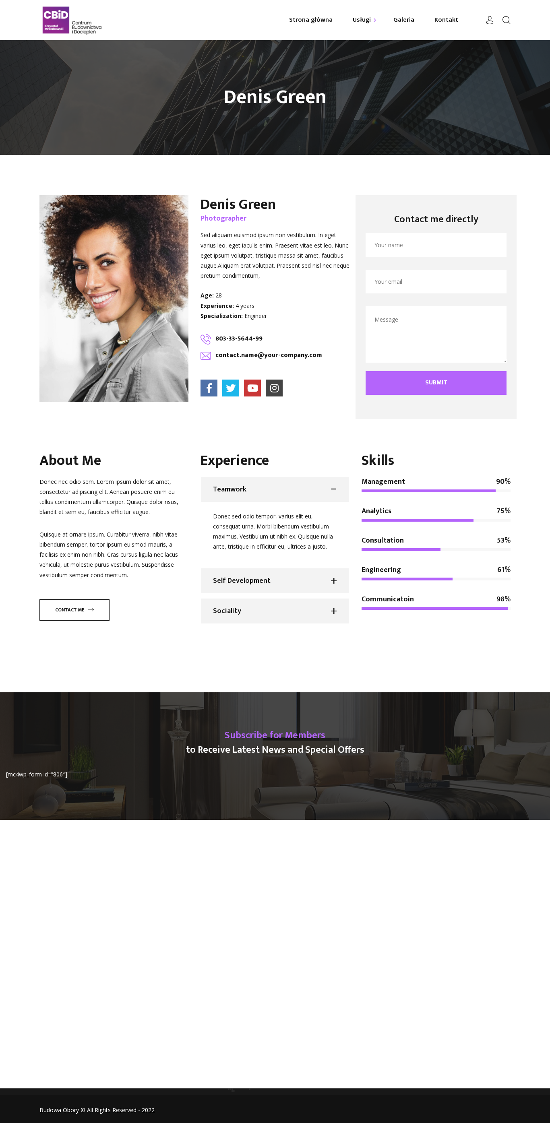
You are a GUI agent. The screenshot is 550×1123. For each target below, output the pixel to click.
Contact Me (69, 610)
